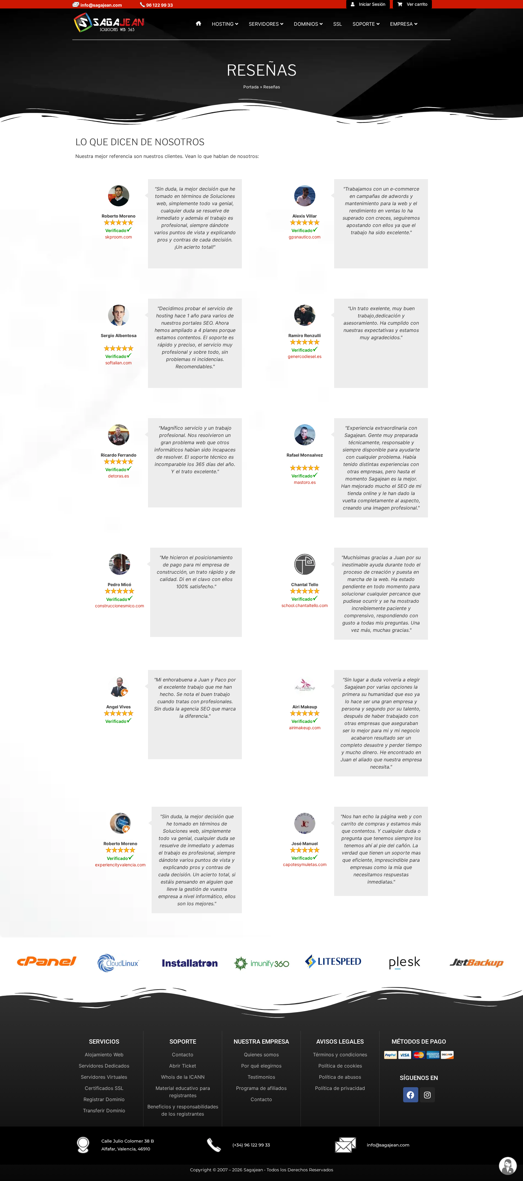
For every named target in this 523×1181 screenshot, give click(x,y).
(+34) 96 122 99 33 (251, 1145)
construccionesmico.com (119, 605)
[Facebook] (410, 1094)
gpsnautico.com (305, 236)
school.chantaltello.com (304, 605)
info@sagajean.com (388, 1145)
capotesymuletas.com (304, 864)
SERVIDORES (264, 24)
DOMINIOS (306, 24)
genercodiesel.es (304, 356)
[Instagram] (427, 1094)
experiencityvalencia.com (120, 865)
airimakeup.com (304, 727)
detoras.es (118, 475)
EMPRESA (401, 24)
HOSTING (223, 24)
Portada (251, 86)
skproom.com (118, 236)
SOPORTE (364, 24)
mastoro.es (304, 482)
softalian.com (118, 362)
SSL (337, 24)
